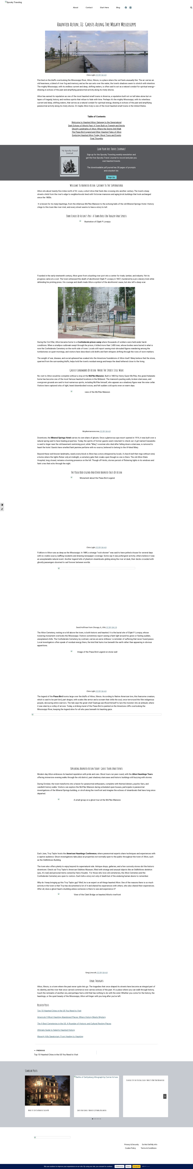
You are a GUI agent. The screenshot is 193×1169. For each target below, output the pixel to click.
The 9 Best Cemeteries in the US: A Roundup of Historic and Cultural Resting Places (74, 1023)
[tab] (92, 1118)
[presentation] (47, 1091)
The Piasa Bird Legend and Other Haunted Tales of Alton (96, 132)
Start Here (104, 7)
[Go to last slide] (28, 1096)
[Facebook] (126, 8)
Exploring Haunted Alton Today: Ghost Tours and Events (96, 135)
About (75, 7)
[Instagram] (130, 8)
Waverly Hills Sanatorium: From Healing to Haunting (60, 1036)
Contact (89, 7)
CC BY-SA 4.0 (101, 75)
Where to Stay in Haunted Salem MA (38, 1110)
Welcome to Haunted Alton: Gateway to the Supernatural (96, 122)
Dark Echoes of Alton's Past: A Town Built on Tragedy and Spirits (96, 125)
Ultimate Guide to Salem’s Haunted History (56, 1030)
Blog (118, 7)
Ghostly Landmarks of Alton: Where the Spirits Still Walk (96, 129)
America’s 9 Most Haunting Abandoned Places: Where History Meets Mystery (71, 1017)
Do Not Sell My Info (149, 1145)
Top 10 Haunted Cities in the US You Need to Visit (59, 1010)
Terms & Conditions (149, 1148)
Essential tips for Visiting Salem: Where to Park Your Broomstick (145, 1080)
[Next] (164, 1096)
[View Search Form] (191, 7)
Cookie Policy (130, 1148)
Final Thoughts (96, 138)
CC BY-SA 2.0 (111, 627)
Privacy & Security (131, 1145)
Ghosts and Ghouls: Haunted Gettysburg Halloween (91, 1110)
